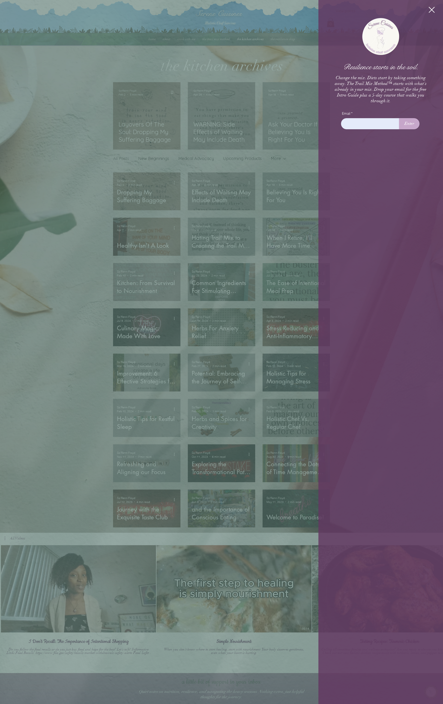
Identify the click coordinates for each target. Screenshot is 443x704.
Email (346, 113)
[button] (432, 9)
